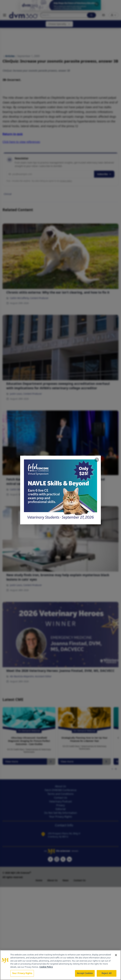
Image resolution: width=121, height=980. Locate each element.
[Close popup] (97, 460)
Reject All (107, 973)
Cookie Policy (46, 966)
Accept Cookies (85, 973)
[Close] (115, 955)
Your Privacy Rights (22, 973)
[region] (60, 965)
